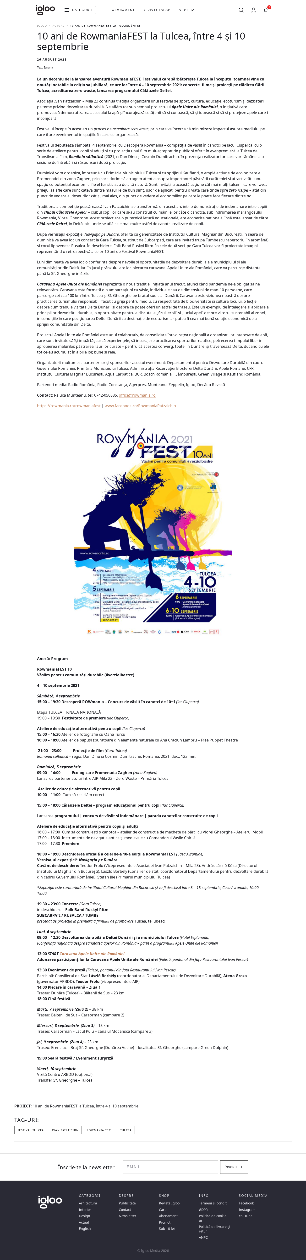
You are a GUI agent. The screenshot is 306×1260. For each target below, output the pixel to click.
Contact (125, 1210)
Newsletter (127, 1216)
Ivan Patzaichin (65, 1130)
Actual (59, 25)
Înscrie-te (234, 1167)
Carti (163, 1210)
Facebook (246, 1203)
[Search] (241, 10)
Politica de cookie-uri (213, 1218)
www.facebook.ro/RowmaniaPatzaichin (140, 405)
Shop (184, 10)
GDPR (203, 1210)
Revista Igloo (157, 10)
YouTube (245, 1216)
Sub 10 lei (167, 1228)
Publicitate (127, 1203)
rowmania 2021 (99, 1130)
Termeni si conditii (214, 1203)
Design (84, 1216)
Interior (85, 1210)
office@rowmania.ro (137, 395)
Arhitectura (88, 1203)
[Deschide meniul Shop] (192, 10)
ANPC (203, 1237)
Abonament (123, 10)
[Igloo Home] (45, 10)
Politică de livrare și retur (214, 1229)
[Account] (253, 10)
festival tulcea (30, 1130)
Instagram (247, 1210)
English (85, 1228)
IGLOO (42, 25)
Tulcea (126, 1130)
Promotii (165, 1222)
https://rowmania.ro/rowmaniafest (69, 405)
